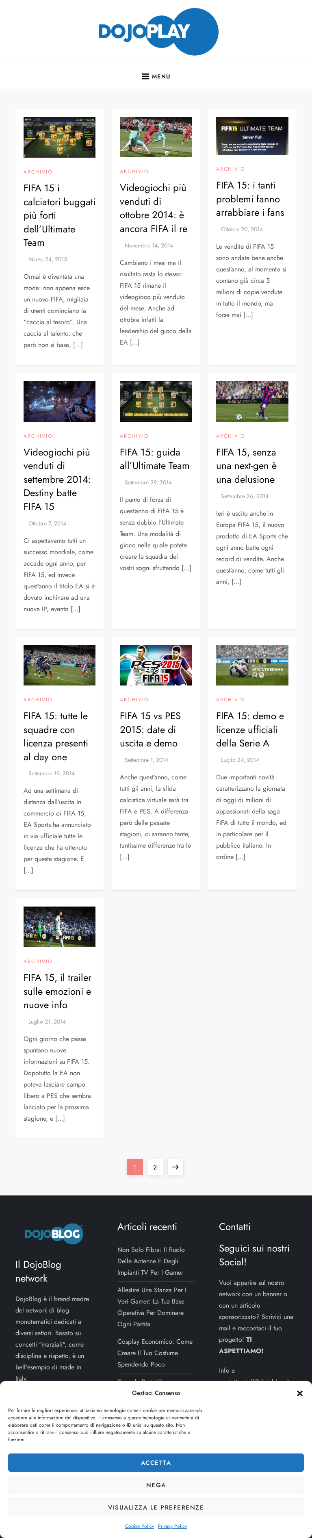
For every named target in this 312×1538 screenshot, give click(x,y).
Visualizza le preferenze (156, 1507)
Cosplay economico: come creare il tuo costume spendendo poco (155, 1353)
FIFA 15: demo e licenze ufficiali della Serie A (250, 729)
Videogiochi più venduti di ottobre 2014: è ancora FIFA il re (153, 208)
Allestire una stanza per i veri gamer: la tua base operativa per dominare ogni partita (151, 1307)
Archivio (38, 172)
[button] (300, 1393)
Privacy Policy (172, 1526)
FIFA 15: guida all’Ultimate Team (155, 459)
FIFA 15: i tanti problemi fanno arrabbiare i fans (250, 198)
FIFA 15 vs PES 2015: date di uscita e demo (150, 729)
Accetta (156, 1462)
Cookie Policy (139, 1526)
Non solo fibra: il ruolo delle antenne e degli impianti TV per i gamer (151, 1261)
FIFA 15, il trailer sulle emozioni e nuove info (57, 991)
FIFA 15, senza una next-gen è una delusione (246, 465)
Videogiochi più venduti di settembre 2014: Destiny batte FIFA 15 (57, 479)
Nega (156, 1485)
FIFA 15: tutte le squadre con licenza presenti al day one (56, 736)
